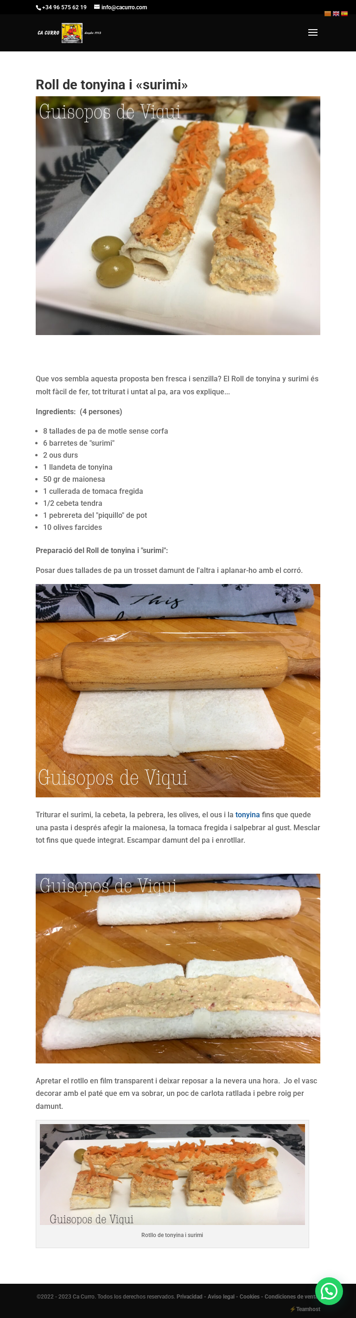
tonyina (247, 814)
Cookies (249, 1296)
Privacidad (190, 1296)
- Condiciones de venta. (290, 1296)
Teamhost (308, 1309)
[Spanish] (345, 13)
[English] (336, 13)
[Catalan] (328, 13)
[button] (329, 1291)
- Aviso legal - (221, 1296)
